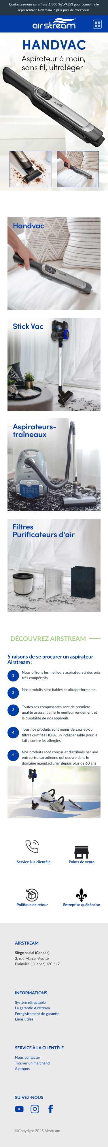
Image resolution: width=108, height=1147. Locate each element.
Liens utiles (24, 1019)
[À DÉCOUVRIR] (54, 111)
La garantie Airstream (32, 1008)
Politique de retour (32, 905)
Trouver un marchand (32, 1063)
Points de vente (81, 862)
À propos (22, 1069)
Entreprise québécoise (81, 905)
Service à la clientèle (33, 862)
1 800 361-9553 (61, 4)
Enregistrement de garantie (37, 1014)
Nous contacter (27, 1058)
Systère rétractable (30, 1003)
